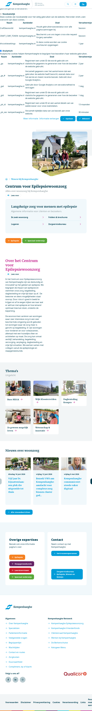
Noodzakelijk (9, 14)
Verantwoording (70, 702)
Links (83, 702)
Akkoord (86, 118)
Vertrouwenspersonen (67, 553)
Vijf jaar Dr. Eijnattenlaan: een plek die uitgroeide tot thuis (16, 485)
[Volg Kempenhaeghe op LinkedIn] (15, 680)
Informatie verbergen (49, 118)
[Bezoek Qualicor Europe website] (75, 674)
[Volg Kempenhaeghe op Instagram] (23, 680)
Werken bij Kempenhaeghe (63, 637)
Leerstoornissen (22, 570)
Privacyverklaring (41, 702)
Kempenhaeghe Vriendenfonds (65, 628)
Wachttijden (14, 647)
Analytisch (8, 50)
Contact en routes (17, 652)
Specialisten (14, 628)
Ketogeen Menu (58, 647)
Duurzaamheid (15, 662)
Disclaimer (26, 702)
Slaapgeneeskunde (23, 564)
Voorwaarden (11, 702)
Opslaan (69, 118)
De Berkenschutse (59, 642)
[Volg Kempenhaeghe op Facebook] (8, 680)
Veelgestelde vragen (18, 637)
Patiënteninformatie (18, 633)
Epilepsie (15, 240)
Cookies (56, 702)
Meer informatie (30, 118)
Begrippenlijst (15, 642)
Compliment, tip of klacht (20, 666)
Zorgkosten (14, 657)
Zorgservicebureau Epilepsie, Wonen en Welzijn (66, 574)
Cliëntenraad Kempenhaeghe (64, 633)
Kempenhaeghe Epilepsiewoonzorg (67, 623)
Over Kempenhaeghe (18, 623)
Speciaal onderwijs (36, 240)
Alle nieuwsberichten (20, 512)
